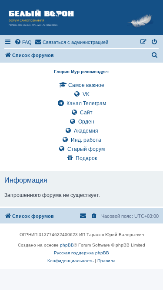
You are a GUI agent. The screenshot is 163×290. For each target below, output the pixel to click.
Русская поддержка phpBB (81, 252)
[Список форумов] (81, 17)
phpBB (67, 245)
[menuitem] (23, 42)
